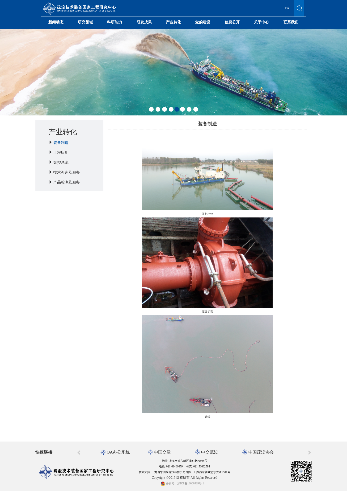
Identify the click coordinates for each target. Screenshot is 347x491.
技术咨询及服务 (66, 172)
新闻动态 (55, 22)
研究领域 (85, 22)
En (287, 8)
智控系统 (60, 162)
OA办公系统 (118, 452)
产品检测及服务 (66, 182)
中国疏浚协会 (261, 452)
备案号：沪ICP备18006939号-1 (184, 483)
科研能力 (114, 22)
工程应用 (60, 153)
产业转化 (173, 22)
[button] (151, 109)
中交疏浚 (209, 452)
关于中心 (261, 22)
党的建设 (202, 22)
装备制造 (60, 143)
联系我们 (291, 22)
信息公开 (232, 22)
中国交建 (162, 452)
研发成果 (144, 22)
